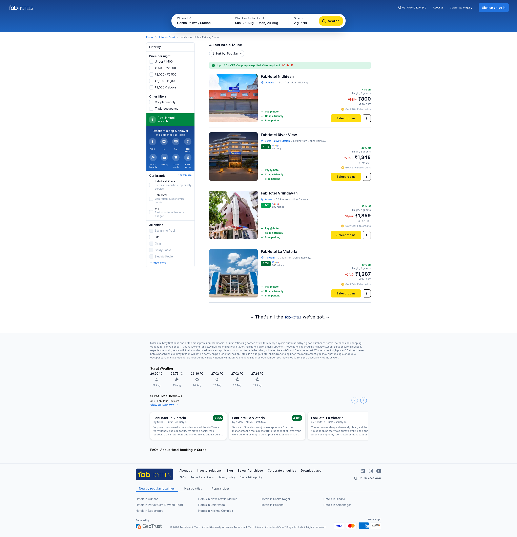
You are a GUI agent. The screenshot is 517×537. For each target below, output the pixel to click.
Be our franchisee (250, 470)
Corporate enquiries (282, 470)
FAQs (183, 477)
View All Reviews (162, 405)
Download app (311, 470)
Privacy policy (227, 477)
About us (438, 7)
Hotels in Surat (166, 37)
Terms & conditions (202, 477)
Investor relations (209, 470)
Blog (230, 470)
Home (149, 37)
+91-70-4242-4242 (414, 7)
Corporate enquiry (461, 7)
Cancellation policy (251, 477)
